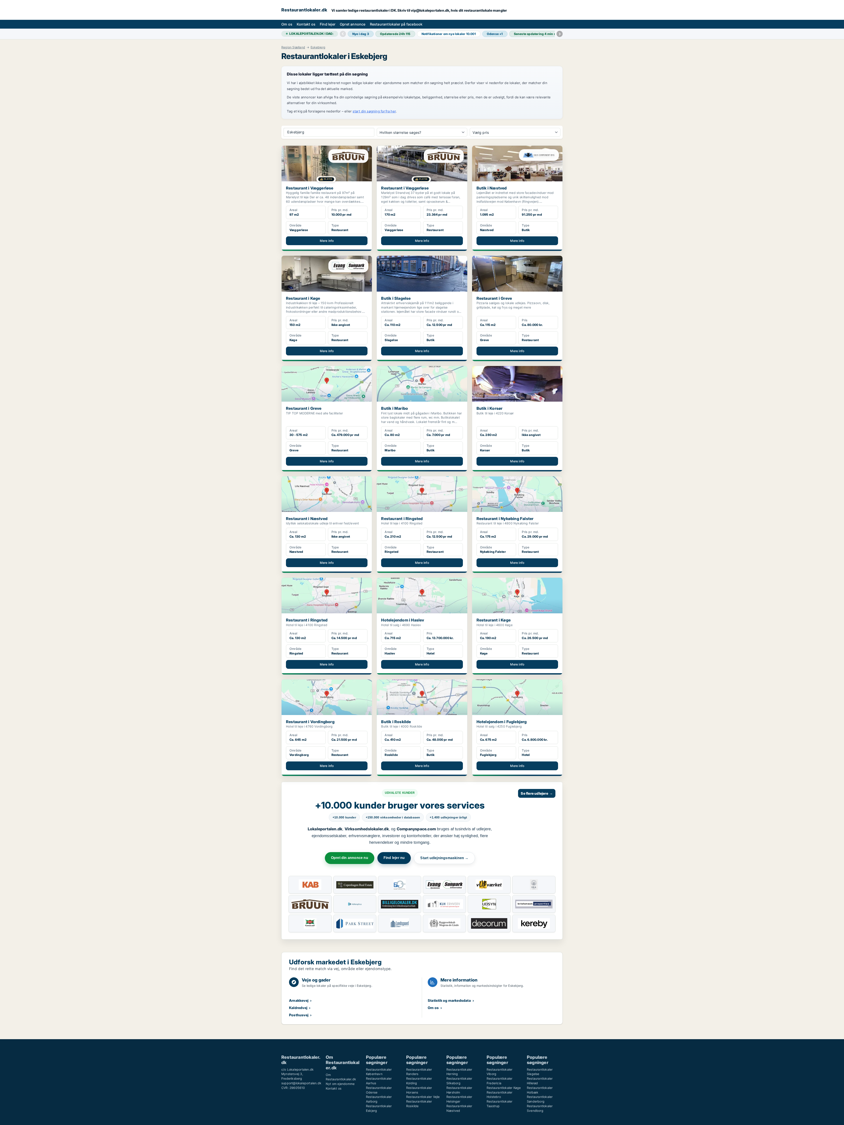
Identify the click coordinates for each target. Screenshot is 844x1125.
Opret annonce (353, 24)
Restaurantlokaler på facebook (396, 24)
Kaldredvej (298, 1008)
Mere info (327, 241)
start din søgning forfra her (374, 111)
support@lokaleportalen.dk (301, 1083)
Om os (286, 24)
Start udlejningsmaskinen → (444, 858)
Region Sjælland (293, 47)
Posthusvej (298, 1015)
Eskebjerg (318, 47)
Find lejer (327, 24)
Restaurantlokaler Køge (504, 1088)
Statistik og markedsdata (449, 1000)
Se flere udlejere (537, 793)
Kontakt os (306, 24)
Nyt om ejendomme (340, 1084)
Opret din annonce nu (349, 858)
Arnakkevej (298, 1000)
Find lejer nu (394, 858)
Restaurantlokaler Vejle (423, 1097)
